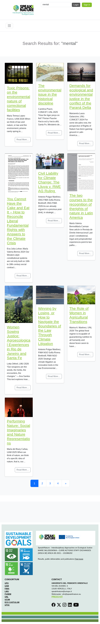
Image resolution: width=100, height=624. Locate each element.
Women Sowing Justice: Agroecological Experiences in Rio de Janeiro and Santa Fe (18, 342)
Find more (79, 559)
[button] (54, 606)
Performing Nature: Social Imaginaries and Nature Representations (18, 432)
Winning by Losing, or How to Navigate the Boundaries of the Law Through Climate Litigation (49, 326)
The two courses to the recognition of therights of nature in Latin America (81, 206)
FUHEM (8, 594)
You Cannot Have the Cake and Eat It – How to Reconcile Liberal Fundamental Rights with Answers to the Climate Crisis (18, 221)
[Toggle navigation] (9, 25)
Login (76, 5)
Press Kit (57, 597)
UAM (7, 586)
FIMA (7, 589)
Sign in (87, 5)
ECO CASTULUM (12, 602)
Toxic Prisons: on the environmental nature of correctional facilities (18, 99)
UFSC (7, 605)
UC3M (7, 599)
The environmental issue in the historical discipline (49, 94)
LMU (7, 591)
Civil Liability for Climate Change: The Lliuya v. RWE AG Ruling (49, 182)
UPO (7, 583)
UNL (6, 597)
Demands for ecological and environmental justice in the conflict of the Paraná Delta (81, 97)
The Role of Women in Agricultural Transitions (79, 315)
